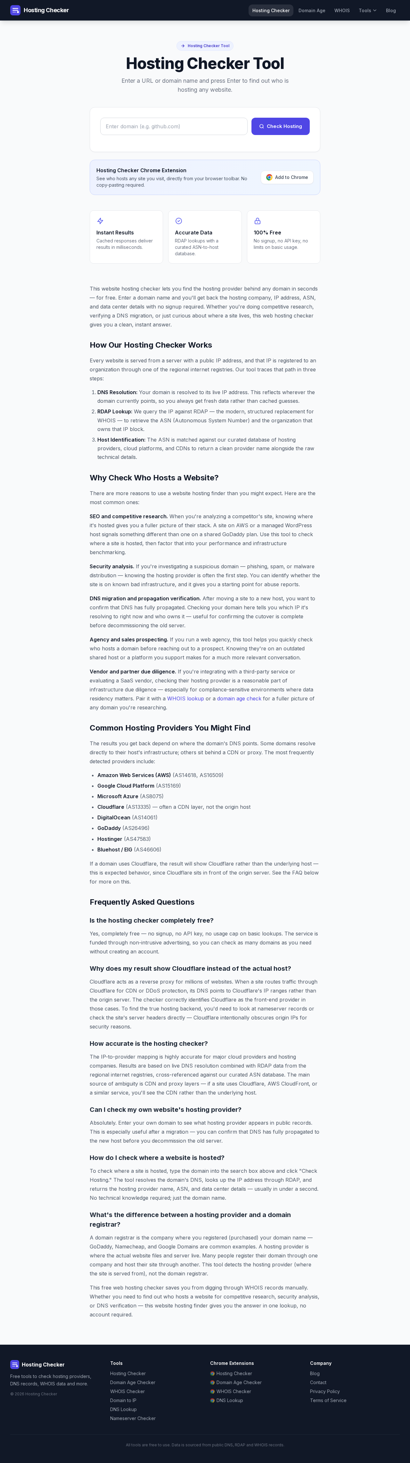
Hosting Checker (271, 10)
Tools (365, 10)
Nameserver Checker (133, 1418)
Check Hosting (284, 126)
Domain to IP (123, 1400)
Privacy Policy (325, 1391)
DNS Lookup (123, 1409)
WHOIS (342, 10)
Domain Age (312, 10)
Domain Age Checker (132, 1382)
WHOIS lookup (185, 698)
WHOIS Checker (127, 1391)
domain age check (239, 698)
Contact (318, 1382)
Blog (391, 10)
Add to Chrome (291, 177)
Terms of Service (328, 1400)
